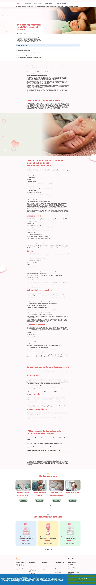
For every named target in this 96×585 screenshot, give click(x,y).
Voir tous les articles (48, 505)
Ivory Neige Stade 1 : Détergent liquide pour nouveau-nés (20, 565)
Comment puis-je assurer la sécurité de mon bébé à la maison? (44, 450)
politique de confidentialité (57, 579)
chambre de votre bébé (62, 218)
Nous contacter (70, 564)
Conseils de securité (58, 570)
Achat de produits (27, 3)
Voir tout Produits (48, 549)
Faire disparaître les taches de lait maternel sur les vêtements (33, 570)
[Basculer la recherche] (78, 3)
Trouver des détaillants (26, 543)
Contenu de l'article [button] (22, 45)
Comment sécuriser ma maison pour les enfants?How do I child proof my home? (47, 438)
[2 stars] (23, 540)
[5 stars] (27, 540)
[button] (28, 48)
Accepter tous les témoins (80, 576)
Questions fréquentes (58, 572)
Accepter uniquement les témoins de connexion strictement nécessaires (81, 579)
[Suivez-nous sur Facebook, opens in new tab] (68, 559)
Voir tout (43, 569)
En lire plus (23, 500)
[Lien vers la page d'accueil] (18, 4)
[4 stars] (48, 540)
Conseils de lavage (38, 3)
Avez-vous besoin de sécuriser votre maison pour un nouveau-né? (45, 443)
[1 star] (22, 540)
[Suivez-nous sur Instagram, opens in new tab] (72, 559)
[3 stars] (24, 540)
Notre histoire (56, 566)
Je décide (81, 582)
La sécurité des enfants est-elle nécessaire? (39, 447)
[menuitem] (19, 6)
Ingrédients (56, 568)
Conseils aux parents (49, 3)
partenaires (24, 577)
